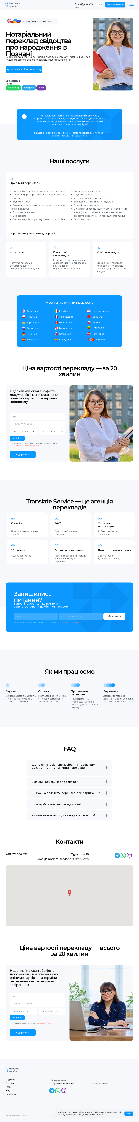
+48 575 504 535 (17, 854)
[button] (115, 4)
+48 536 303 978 (84, 4)
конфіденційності (43, 1023)
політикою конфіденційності (26, 445)
